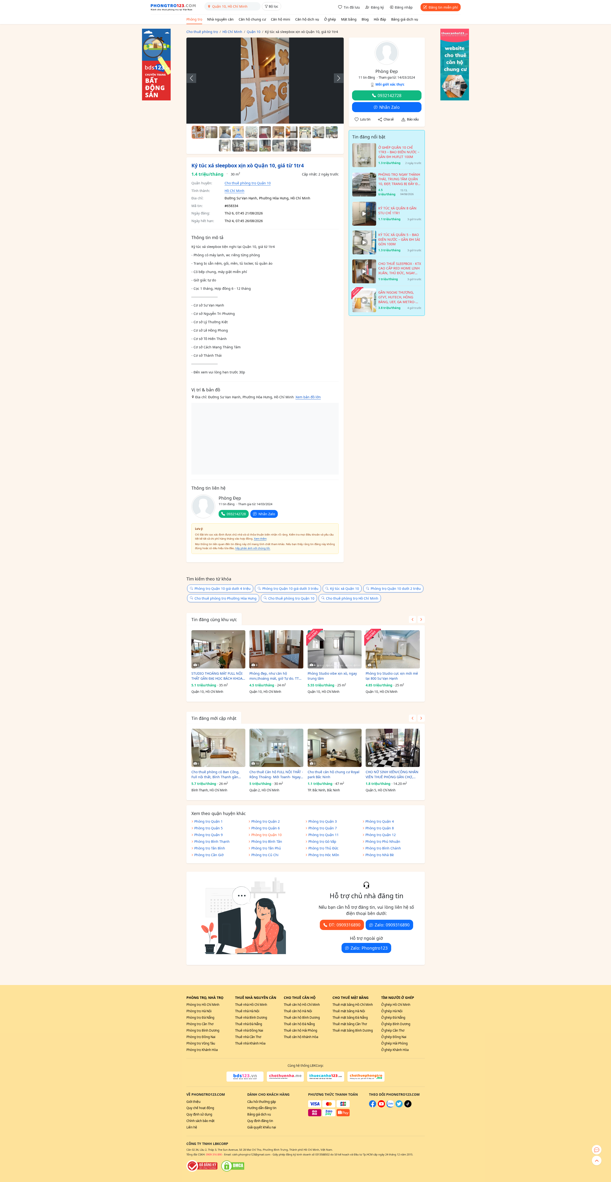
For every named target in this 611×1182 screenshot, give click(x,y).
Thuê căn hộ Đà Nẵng (299, 1024)
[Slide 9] (305, 132)
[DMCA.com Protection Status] (233, 1166)
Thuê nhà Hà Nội (247, 1011)
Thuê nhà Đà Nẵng (248, 1024)
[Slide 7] (278, 132)
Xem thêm (260, 538)
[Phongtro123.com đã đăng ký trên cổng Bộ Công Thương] (201, 1166)
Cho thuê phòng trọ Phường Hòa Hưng (226, 598)
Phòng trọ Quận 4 (379, 821)
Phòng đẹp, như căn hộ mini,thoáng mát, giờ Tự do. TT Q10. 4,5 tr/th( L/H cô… (274, 676)
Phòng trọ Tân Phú (266, 848)
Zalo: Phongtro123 (369, 948)
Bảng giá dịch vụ (404, 19)
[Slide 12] (224, 145)
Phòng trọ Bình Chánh (383, 848)
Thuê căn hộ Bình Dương (302, 1017)
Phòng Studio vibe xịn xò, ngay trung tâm (332, 676)
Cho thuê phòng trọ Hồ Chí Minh (352, 598)
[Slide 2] (211, 132)
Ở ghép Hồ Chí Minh (395, 1004)
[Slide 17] (291, 145)
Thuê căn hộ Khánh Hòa (301, 1037)
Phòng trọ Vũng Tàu (200, 1043)
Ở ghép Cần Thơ (392, 1030)
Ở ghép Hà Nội (391, 1011)
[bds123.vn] (244, 1077)
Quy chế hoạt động (200, 1108)
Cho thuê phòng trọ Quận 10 (248, 183)
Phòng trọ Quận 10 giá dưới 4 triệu (223, 588)
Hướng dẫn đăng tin (261, 1108)
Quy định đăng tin (260, 1121)
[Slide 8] (291, 132)
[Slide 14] (251, 145)
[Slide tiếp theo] (336, 78)
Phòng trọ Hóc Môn (323, 855)
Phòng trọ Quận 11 (323, 834)
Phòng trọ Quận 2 (265, 821)
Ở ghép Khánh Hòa (395, 1050)
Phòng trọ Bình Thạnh (212, 841)
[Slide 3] (224, 132)
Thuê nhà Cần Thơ (248, 1037)
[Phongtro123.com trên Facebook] (372, 1106)
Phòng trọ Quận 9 (208, 834)
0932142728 (236, 514)
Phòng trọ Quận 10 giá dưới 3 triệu (290, 588)
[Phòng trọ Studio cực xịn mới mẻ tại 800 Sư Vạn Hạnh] (393, 649)
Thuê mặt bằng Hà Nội (348, 1011)
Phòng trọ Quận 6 (265, 828)
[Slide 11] (331, 132)
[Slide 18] (305, 145)
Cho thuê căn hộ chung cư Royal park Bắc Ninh (333, 774)
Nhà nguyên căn (220, 19)
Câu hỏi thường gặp (261, 1102)
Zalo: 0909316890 (392, 925)
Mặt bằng (349, 19)
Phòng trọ (194, 19)
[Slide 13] (238, 145)
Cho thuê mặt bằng (350, 997)
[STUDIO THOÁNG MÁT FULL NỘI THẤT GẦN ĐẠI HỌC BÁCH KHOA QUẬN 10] (218, 649)
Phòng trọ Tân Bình (209, 848)
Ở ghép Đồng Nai (393, 1037)
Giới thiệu (193, 1102)
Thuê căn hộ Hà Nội (298, 1011)
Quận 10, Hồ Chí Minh (207, 692)
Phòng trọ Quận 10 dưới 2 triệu (396, 588)
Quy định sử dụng (199, 1114)
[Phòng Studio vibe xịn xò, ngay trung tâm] (335, 649)
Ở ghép (330, 19)
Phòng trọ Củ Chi (265, 855)
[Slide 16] (278, 145)
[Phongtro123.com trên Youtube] (381, 1106)
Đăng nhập (404, 7)
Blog (365, 19)
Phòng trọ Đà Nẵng (200, 1017)
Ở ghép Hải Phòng (394, 1043)
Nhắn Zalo (266, 514)
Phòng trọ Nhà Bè (379, 855)
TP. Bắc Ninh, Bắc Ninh (324, 790)
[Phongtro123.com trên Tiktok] (407, 1106)
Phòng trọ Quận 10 (266, 834)
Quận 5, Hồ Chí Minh (380, 790)
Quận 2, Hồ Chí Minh (264, 790)
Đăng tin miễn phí (443, 7)
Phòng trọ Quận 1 (208, 821)
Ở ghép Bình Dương (395, 1024)
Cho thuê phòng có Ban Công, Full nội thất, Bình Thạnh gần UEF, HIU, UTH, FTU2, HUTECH (215, 774)
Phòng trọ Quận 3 (322, 821)
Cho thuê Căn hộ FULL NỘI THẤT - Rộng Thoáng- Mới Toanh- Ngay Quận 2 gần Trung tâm (276, 774)
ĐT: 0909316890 (344, 925)
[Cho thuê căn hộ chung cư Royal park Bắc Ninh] (335, 748)
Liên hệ (191, 1127)
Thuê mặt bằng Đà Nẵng (350, 1017)
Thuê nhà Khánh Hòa (250, 1043)
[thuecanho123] (325, 1077)
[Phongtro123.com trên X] (399, 1106)
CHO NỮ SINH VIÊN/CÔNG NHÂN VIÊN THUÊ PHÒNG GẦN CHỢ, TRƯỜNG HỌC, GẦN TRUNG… (392, 774)
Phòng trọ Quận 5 (208, 828)
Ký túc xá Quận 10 (344, 588)
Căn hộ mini (280, 19)
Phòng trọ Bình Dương (202, 1030)
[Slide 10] (318, 132)
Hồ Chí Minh (234, 190)
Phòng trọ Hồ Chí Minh (202, 1004)
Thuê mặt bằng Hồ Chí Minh (352, 1004)
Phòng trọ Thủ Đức (323, 848)
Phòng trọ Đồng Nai (200, 1037)
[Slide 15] (264, 145)
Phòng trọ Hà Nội (198, 1011)
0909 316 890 (214, 1154)
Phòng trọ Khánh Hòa (202, 1050)
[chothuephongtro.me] (366, 1077)
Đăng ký (377, 7)
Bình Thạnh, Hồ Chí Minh (209, 790)
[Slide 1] (198, 132)
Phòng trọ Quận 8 (379, 828)
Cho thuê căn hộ (300, 997)
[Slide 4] (238, 132)
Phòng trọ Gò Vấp (322, 841)
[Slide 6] (264, 132)
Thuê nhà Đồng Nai (249, 1030)
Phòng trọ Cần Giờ (209, 855)
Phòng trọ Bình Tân (266, 841)
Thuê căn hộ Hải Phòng (300, 1030)
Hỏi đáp (380, 19)
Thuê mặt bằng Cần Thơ (349, 1024)
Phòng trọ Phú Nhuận (382, 841)
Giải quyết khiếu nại (261, 1127)
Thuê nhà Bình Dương (251, 1017)
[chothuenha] (285, 1077)
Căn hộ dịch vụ (307, 19)
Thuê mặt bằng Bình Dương (352, 1030)
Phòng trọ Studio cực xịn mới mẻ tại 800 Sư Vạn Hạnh (392, 676)
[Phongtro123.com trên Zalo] (390, 1106)
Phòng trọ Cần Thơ (199, 1024)
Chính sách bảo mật (200, 1121)
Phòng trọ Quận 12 (380, 834)
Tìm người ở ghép (397, 997)
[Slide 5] (251, 132)
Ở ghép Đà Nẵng (393, 1017)
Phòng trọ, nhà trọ (204, 997)
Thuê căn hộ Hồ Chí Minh (302, 1004)
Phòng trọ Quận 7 (322, 828)
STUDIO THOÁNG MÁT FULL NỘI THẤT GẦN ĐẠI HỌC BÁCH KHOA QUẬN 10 (216, 676)
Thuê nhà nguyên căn (255, 997)
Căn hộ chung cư (252, 19)
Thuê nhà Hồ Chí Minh (251, 1004)
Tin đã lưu (352, 7)
